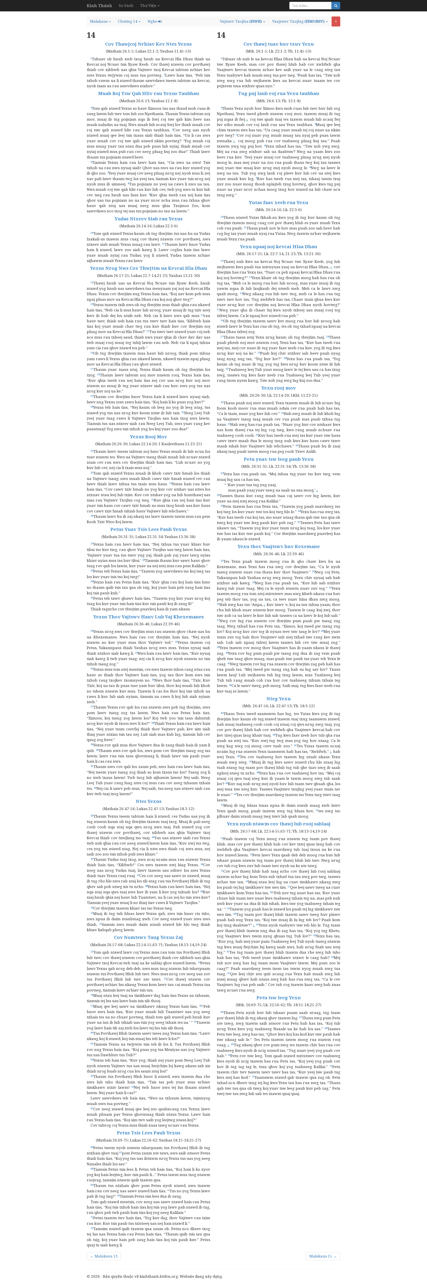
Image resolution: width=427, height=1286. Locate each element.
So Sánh (126, 5)
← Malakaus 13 (104, 1256)
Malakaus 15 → (323, 1256)
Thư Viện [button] (148, 5)
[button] (100, 21)
